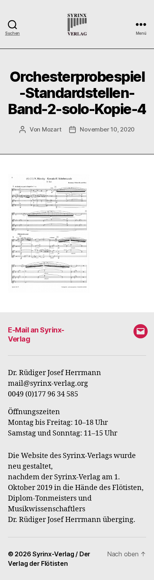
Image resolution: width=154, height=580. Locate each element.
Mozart (51, 129)
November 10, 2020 (107, 129)
